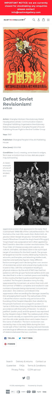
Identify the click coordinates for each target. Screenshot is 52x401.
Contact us (41, 361)
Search (9, 361)
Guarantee (11, 365)
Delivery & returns (24, 361)
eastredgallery (20, 385)
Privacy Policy (17, 369)
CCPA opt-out (34, 369)
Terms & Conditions (37, 365)
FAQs (21, 365)
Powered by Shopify (35, 385)
